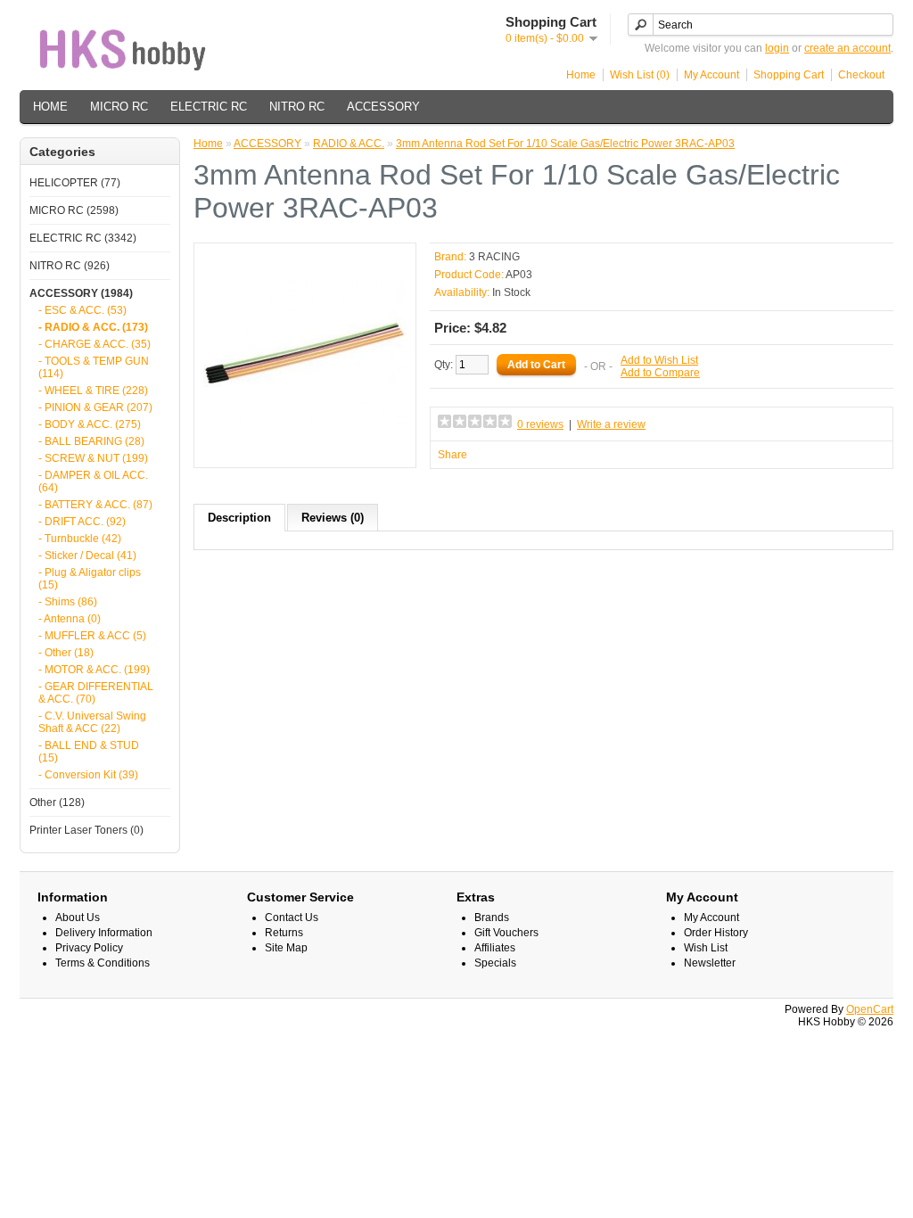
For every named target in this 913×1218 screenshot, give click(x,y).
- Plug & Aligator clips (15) (89, 578)
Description (239, 517)
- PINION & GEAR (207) (95, 407)
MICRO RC (119, 106)
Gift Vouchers (506, 932)
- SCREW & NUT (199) (93, 458)
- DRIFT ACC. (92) (82, 521)
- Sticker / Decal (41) (87, 555)
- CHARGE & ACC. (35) (94, 344)
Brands (491, 917)
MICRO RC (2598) (74, 210)
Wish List (706, 948)
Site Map (286, 948)
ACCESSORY (383, 106)
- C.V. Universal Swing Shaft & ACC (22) (92, 722)
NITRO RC (297, 106)
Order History (716, 932)
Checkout (861, 75)
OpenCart (869, 1009)
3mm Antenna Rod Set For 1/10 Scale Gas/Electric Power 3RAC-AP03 (565, 143)
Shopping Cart (788, 75)
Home (581, 75)
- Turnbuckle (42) (79, 538)
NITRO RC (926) (69, 265)
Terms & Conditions (102, 963)
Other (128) (57, 802)
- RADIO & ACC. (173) (93, 327)
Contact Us (291, 917)
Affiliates (494, 948)
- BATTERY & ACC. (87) (95, 504)
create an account (847, 48)
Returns (284, 932)
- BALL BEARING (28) (91, 441)
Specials (495, 963)
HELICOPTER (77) (74, 183)
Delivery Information (103, 932)
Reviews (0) (332, 517)
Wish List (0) (640, 75)
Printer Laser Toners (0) (86, 830)
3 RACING (494, 257)
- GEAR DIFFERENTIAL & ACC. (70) (95, 692)
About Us (77, 917)
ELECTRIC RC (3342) (82, 238)
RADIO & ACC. (348, 143)
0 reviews (540, 424)
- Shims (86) (67, 602)
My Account (711, 75)
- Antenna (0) (69, 619)
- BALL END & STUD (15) (88, 751)
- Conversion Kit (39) (88, 775)
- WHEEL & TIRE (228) (93, 390)
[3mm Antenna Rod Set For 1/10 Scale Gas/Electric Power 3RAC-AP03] (305, 452)
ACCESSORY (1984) (81, 293)
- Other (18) (66, 652)
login (777, 48)
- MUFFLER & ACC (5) (92, 636)
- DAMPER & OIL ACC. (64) (93, 481)
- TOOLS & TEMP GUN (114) (93, 367)
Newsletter (710, 963)
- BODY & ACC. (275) (89, 424)
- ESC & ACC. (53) (82, 310)
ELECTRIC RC (208, 106)
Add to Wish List (659, 360)
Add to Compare (660, 372)
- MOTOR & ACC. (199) (94, 669)
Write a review (611, 424)
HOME (50, 106)
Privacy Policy (89, 948)
